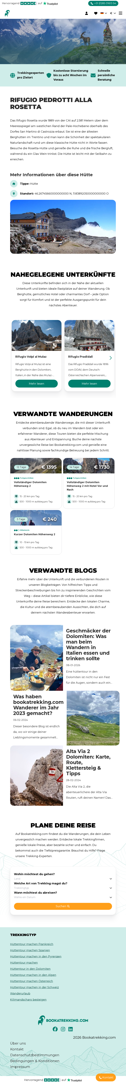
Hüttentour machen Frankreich (31, 944)
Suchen (61, 906)
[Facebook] (55, 1030)
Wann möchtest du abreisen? (35, 892)
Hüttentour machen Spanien (30, 950)
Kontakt (17, 1049)
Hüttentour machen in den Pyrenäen (35, 956)
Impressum (20, 1067)
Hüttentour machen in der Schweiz (34, 987)
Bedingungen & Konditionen (34, 1061)
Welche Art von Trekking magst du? (40, 883)
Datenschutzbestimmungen (34, 1055)
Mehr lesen (36, 383)
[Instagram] (63, 1030)
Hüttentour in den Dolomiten (30, 969)
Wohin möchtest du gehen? (34, 874)
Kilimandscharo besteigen (28, 999)
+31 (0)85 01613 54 (105, 3)
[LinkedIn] (70, 1030)
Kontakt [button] (107, 1077)
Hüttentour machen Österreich (31, 981)
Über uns (18, 1043)
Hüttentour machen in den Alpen (33, 975)
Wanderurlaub (20, 993)
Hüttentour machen (24, 962)
